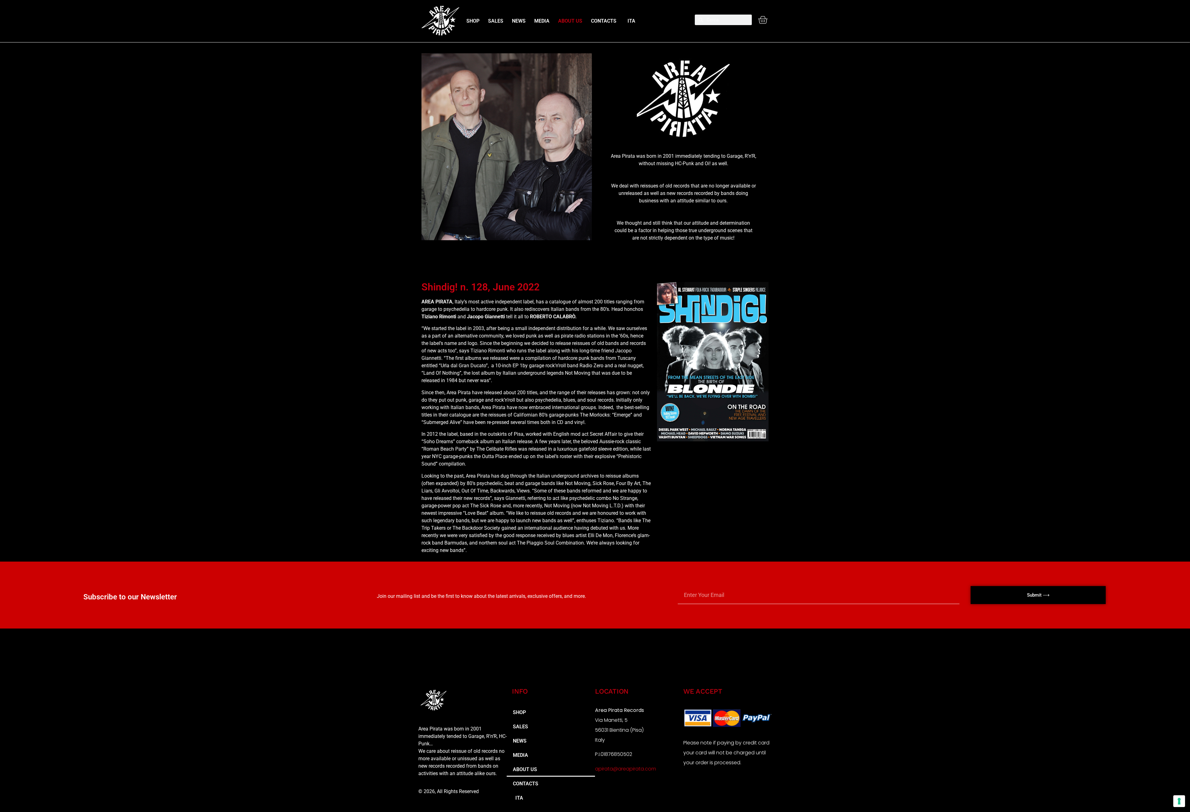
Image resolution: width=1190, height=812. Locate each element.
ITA (630, 21)
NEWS (519, 21)
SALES (495, 21)
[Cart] (762, 20)
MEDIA (541, 21)
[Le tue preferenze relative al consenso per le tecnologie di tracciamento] (1179, 801)
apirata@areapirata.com (625, 768)
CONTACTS (603, 21)
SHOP (472, 21)
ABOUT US (570, 21)
